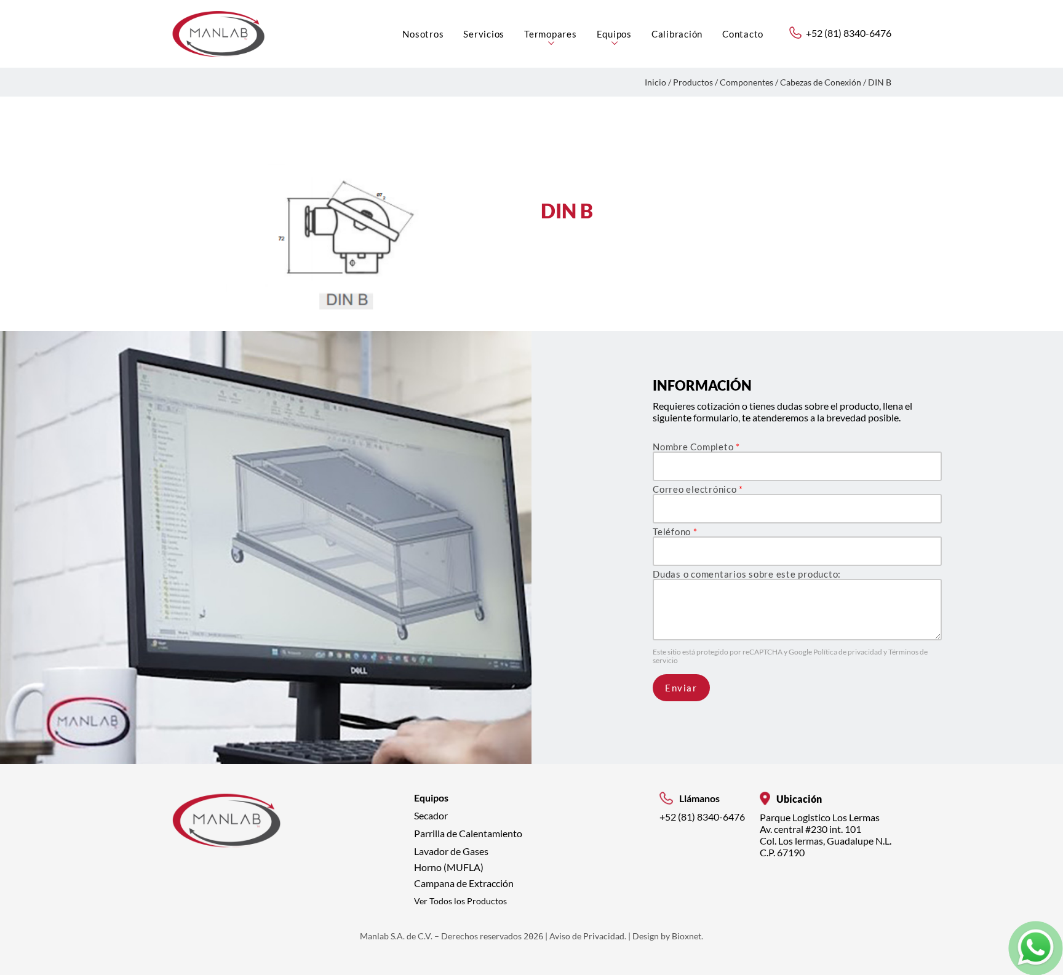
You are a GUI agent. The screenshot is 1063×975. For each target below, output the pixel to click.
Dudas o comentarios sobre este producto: (747, 574)
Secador (431, 815)
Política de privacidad (848, 651)
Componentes (746, 82)
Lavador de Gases (451, 851)
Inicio (655, 82)
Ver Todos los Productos (460, 901)
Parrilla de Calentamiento (468, 833)
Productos (693, 82)
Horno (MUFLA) (449, 867)
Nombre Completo (696, 447)
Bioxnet (686, 936)
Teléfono (675, 532)
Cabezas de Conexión (820, 82)
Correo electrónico (698, 489)
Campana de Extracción (464, 883)
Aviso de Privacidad (586, 936)
